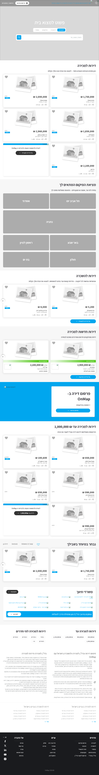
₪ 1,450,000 (90, 641)
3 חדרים (24, 637)
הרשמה (11, 3)
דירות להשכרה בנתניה (20, 716)
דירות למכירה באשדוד (90, 711)
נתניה (53, 749)
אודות (21, 743)
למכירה (61, 30)
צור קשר (20, 746)
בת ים (44, 746)
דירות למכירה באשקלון (89, 713)
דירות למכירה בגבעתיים (89, 716)
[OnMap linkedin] (5, 750)
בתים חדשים (92, 752)
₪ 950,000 (80, 637)
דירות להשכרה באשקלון (42, 713)
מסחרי (37, 30)
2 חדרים (33, 637)
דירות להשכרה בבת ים (20, 713)
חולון (44, 743)
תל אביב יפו (51, 743)
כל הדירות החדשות (84, 377)
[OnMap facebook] (5, 741)
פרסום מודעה (74, 410)
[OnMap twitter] (5, 746)
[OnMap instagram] (5, 759)
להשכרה (53, 30)
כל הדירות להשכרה (84, 321)
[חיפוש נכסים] (19, 37)
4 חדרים (15, 637)
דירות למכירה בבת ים (68, 713)
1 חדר (42, 637)
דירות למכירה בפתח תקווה (88, 719)
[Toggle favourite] (53, 77)
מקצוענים (13, 592)
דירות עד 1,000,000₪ (27, 513)
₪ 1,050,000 (69, 637)
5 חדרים (41, 641)
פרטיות (21, 756)
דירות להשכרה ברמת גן (19, 719)
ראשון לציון (52, 756)
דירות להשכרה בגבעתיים (42, 716)
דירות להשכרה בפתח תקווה (41, 719)
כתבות (84, 746)
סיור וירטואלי (82, 749)
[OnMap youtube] (5, 754)
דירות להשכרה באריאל (19, 711)
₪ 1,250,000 (57, 637)
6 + (34, 641)
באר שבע (52, 752)
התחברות (5, 3)
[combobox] (49, 37)
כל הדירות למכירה (27, 153)
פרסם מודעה (82, 743)
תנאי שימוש (20, 752)
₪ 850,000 (91, 637)
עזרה (21, 749)
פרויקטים (44, 30)
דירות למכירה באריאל (68, 711)
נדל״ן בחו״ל (92, 756)
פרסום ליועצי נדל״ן (80, 756)
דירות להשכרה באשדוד (42, 711)
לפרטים (15, 614)
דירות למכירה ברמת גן (67, 719)
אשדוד (53, 746)
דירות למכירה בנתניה (68, 716)
